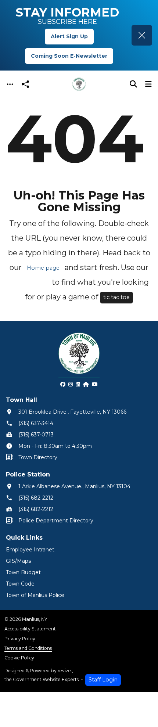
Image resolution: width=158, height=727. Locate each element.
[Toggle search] (133, 84)
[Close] (142, 35)
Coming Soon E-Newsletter (69, 56)
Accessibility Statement (30, 628)
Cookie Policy (19, 658)
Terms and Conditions (28, 648)
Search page (30, 282)
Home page (43, 267)
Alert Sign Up (69, 36)
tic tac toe (116, 297)
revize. (65, 670)
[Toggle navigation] (10, 84)
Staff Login (103, 679)
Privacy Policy (19, 638)
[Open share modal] (25, 84)
